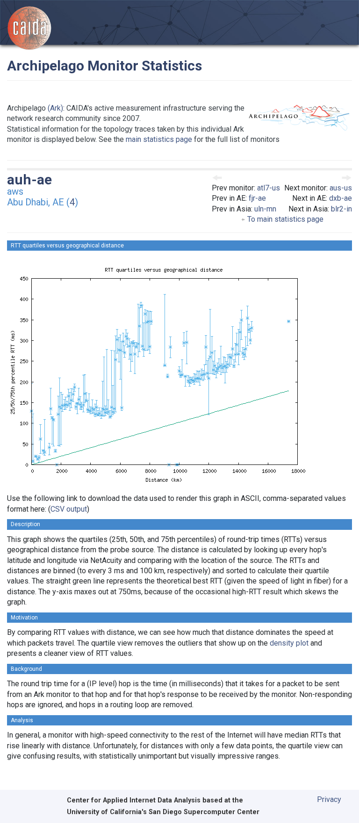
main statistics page (159, 139)
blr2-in (341, 208)
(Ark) (55, 108)
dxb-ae (340, 198)
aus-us (341, 187)
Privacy (329, 799)
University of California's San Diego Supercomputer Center (163, 812)
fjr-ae (257, 198)
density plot (289, 643)
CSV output (68, 509)
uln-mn (265, 208)
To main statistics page (284, 219)
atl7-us (268, 187)
